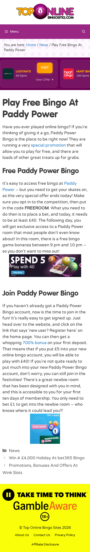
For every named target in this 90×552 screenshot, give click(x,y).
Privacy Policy (65, 535)
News (14, 450)
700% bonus (35, 342)
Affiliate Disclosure (45, 544)
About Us (22, 535)
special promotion (48, 145)
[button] (83, 31)
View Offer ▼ (45, 79)
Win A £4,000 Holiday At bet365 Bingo (46, 457)
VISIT (45, 68)
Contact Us (42, 535)
